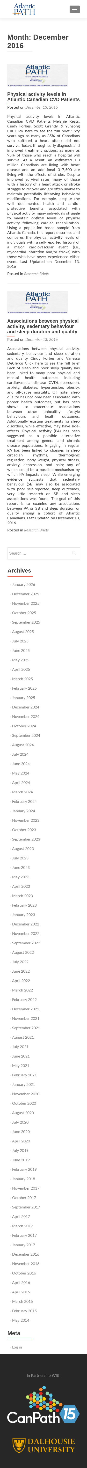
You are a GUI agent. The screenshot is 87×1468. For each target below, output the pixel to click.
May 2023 (20, 877)
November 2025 (25, 603)
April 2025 (21, 669)
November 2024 (25, 717)
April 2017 (21, 1217)
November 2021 (25, 1019)
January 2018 (23, 1179)
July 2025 (20, 641)
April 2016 (21, 1283)
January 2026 (23, 585)
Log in (17, 1347)
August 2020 (23, 1113)
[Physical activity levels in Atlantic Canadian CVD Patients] (43, 75)
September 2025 (26, 622)
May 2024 (20, 773)
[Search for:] (43, 553)
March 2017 (22, 1226)
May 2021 (20, 1066)
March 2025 (22, 679)
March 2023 (22, 896)
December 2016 (25, 1254)
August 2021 (23, 1037)
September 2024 (26, 736)
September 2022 (26, 943)
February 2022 (24, 1000)
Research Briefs (36, 274)
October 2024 (24, 726)
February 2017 (24, 1235)
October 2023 (24, 830)
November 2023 (25, 820)
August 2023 (23, 849)
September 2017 (26, 1207)
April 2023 (21, 886)
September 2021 (26, 1028)
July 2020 (20, 1122)
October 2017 (24, 1198)
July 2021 (20, 1047)
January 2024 (23, 811)
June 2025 (21, 651)
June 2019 (21, 1160)
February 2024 (24, 802)
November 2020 (25, 1094)
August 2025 (23, 632)
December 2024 (25, 707)
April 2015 (21, 1292)
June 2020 (21, 1132)
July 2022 (20, 962)
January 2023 (23, 915)
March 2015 (22, 1302)
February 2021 (24, 1075)
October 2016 (24, 1273)
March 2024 (22, 792)
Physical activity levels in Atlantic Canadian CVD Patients (43, 96)
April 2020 (21, 1141)
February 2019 (24, 1169)
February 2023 (24, 905)
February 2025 (24, 688)
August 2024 (23, 745)
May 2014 (20, 1320)
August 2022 (23, 952)
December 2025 (25, 594)
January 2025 (23, 698)
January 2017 (23, 1245)
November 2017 (25, 1188)
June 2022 (21, 971)
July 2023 (20, 858)
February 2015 (24, 1311)
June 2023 (21, 868)
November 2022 (25, 934)
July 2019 (20, 1151)
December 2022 (25, 924)
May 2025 (20, 660)
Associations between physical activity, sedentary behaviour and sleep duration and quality (43, 326)
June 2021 (21, 1056)
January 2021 (23, 1085)
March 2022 (22, 990)
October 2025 (24, 613)
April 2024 (21, 783)
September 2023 (26, 839)
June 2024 (21, 764)
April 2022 (21, 981)
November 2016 (25, 1264)
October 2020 (24, 1103)
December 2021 (25, 1009)
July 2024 (20, 754)
